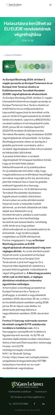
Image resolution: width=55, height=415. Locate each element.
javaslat (9, 156)
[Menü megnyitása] (50, 5)
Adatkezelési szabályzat (19, 391)
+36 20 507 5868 (20, 403)
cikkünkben (34, 196)
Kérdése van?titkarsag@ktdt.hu (29, 397)
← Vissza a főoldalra (12, 55)
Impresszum (41, 391)
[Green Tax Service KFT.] (14, 5)
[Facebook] (34, 403)
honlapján (18, 349)
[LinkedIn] (43, 403)
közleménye (22, 101)
